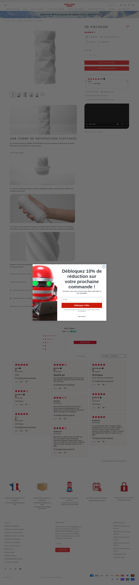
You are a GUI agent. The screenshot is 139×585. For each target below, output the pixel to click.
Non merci (81, 316)
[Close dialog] (104, 266)
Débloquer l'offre (81, 305)
